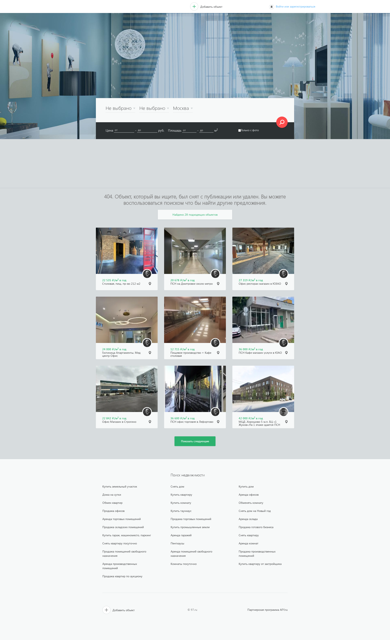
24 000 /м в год (114, 349)
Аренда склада (248, 519)
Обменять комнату (251, 503)
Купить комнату (181, 503)
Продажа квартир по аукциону (122, 576)
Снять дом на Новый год (255, 511)
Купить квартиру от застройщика (260, 564)
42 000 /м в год (251, 418)
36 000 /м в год (251, 349)
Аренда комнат (248, 543)
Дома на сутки (111, 494)
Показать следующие (195, 441)
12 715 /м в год (182, 349)
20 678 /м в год (182, 280)
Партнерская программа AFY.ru (267, 610)
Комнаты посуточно (184, 564)
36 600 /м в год (182, 418)
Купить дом (246, 486)
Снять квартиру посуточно (119, 543)
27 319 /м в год (251, 280)
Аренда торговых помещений (121, 519)
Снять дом (177, 486)
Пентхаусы (177, 543)
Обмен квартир (112, 503)
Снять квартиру (249, 535)
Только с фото (250, 130)
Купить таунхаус (181, 511)
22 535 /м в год (114, 280)
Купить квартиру (181, 494)
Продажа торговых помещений (191, 519)
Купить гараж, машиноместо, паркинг (126, 535)
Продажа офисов (113, 511)
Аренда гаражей (181, 535)
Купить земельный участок (119, 486)
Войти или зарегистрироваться (295, 6)
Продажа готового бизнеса (256, 527)
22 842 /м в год (114, 418)
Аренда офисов (249, 494)
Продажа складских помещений (123, 527)
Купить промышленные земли (190, 527)
